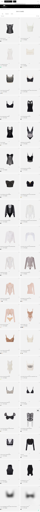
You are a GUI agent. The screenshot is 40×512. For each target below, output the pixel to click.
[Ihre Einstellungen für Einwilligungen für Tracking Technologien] (38, 510)
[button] (29, 254)
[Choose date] (35, 257)
